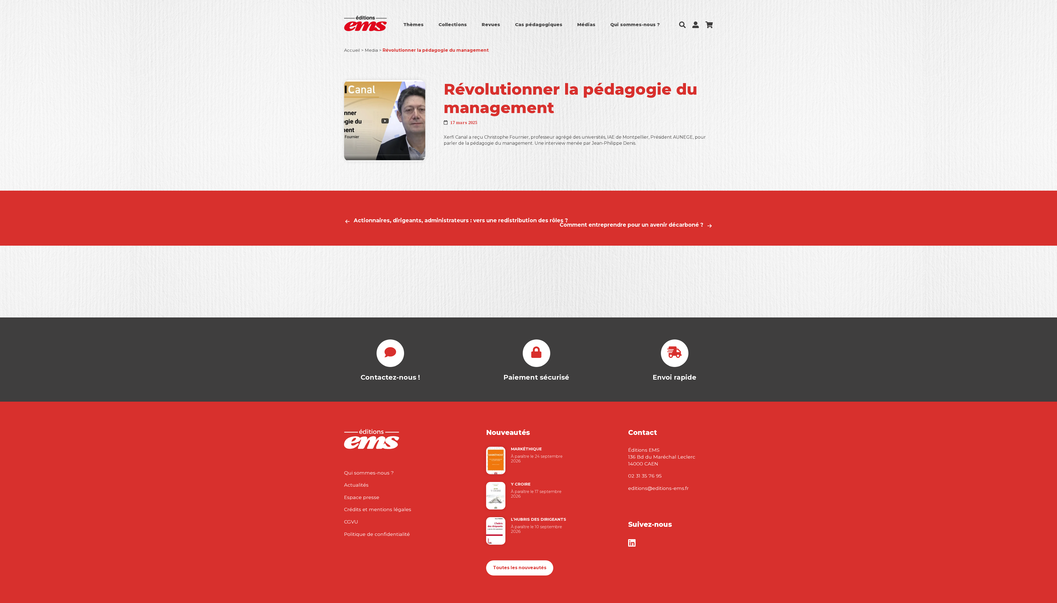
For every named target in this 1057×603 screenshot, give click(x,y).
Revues (491, 24)
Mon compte (695, 24)
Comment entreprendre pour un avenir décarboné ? (631, 224)
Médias (586, 24)
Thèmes (413, 24)
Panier (709, 24)
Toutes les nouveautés (519, 567)
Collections (452, 24)
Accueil (352, 50)
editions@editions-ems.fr (658, 488)
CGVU (351, 522)
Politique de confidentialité (377, 534)
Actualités (356, 485)
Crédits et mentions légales (377, 509)
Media (371, 50)
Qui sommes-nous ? (635, 24)
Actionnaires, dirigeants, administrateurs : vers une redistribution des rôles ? (461, 220)
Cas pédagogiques (538, 24)
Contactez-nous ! (390, 377)
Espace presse (361, 497)
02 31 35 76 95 (645, 476)
